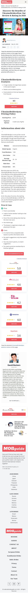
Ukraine (14, 498)
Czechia (14, 505)
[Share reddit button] (18, 47)
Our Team (14, 579)
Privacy (14, 563)
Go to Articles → (14, 400)
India (14, 487)
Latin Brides (14, 511)
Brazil (14, 514)
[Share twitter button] (11, 47)
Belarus (14, 503)
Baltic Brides (14, 560)
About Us (14, 575)
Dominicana (14, 522)
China (14, 476)
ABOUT (14, 548)
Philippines (14, 485)
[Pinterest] (18, 583)
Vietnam (14, 481)
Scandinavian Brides (14, 556)
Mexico (14, 516)
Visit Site (14, 106)
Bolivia (14, 520)
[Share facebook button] (8, 47)
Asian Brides (14, 474)
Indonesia (14, 489)
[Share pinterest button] (15, 47)
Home (2, 6)
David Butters (11, 40)
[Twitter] (9, 583)
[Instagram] (14, 583)
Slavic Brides (14, 494)
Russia (14, 496)
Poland (14, 500)
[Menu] (25, 2)
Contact (14, 571)
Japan (14, 478)
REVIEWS (14, 537)
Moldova (14, 507)
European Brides (14, 552)
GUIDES (14, 541)
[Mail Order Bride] (6, 1)
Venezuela (14, 518)
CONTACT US (14, 544)
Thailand (14, 483)
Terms (14, 567)
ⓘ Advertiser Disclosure (14, 98)
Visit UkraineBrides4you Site (14, 253)
